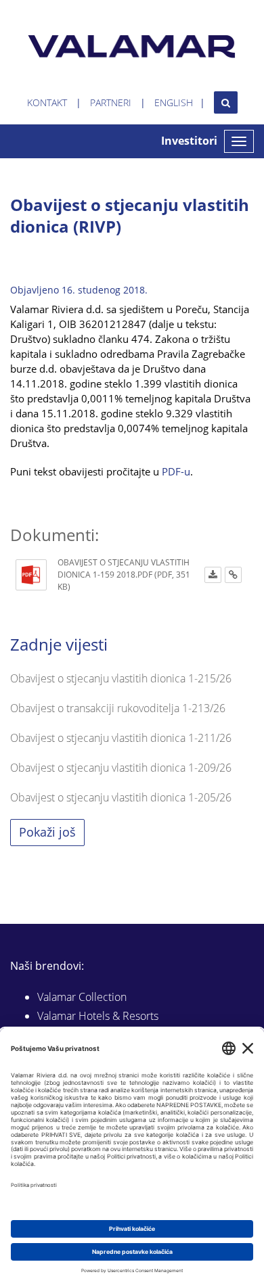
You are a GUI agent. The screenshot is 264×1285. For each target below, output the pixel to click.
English (173, 102)
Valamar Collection (82, 996)
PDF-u (176, 471)
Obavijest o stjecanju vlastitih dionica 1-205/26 (121, 797)
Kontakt (47, 102)
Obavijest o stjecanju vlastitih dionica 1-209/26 (121, 767)
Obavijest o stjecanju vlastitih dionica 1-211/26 (121, 737)
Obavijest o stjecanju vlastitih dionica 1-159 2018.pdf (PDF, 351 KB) (124, 574)
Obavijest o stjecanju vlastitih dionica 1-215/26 (121, 678)
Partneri (110, 102)
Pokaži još (47, 832)
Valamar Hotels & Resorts (97, 1015)
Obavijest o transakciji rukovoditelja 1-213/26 (117, 708)
